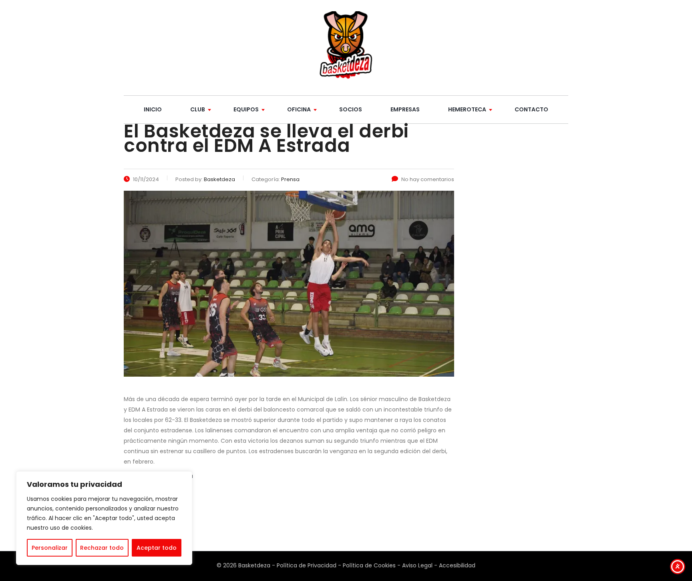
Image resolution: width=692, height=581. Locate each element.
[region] (104, 518)
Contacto (531, 109)
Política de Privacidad (306, 565)
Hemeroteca (467, 109)
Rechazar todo (102, 548)
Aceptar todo (157, 548)
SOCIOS (350, 109)
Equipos (246, 109)
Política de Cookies (369, 565)
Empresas (405, 109)
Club (197, 109)
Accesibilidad (457, 565)
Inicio (153, 109)
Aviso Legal (417, 565)
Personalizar (50, 548)
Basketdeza (254, 565)
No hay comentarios (427, 179)
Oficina (299, 109)
